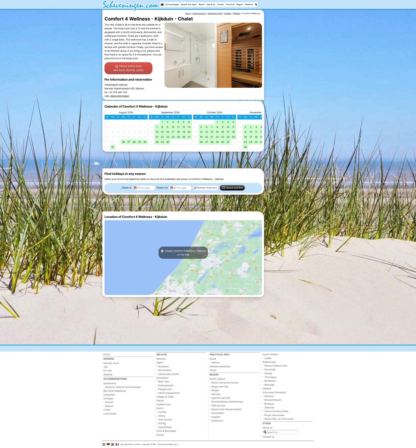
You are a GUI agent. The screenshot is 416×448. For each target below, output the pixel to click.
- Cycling (161, 411)
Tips (105, 366)
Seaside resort (111, 363)
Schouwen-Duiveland (274, 392)
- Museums (162, 366)
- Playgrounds (164, 389)
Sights (159, 362)
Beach (202, 4)
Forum (213, 370)
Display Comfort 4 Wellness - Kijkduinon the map (185, 252)
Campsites (109, 394)
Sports (160, 408)
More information (119, 96)
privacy (137, 444)
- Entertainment (164, 385)
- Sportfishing (164, 427)
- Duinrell (108, 402)
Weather (249, 4)
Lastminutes (110, 413)
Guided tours (163, 404)
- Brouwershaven (272, 399)
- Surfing (161, 423)
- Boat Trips (162, 381)
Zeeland (267, 388)
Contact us (268, 436)
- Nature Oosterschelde (275, 411)
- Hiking (160, 415)
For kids (107, 370)
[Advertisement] (289, 84)
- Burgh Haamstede (273, 415)
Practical (230, 4)
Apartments (109, 383)
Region (239, 4)
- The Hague (269, 377)
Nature (160, 400)
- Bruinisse (268, 403)
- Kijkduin (108, 406)
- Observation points (167, 374)
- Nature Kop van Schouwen (278, 418)
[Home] (162, 4)
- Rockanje (268, 384)
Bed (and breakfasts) (114, 390)
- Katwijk (267, 373)
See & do (211, 4)
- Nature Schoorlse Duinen (224, 382)
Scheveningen (172, 4)
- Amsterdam (217, 413)
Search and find (234, 187)
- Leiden (267, 358)
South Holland (270, 354)
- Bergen (214, 390)
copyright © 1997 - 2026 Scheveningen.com (159, 444)
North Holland (217, 378)
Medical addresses (220, 366)
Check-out (162, 187)
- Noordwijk (269, 369)
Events (220, 4)
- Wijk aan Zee (217, 405)
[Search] (256, 4)
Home (106, 354)
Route (213, 358)
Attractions (162, 377)
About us (268, 427)
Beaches (161, 358)
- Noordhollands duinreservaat (226, 401)
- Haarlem (215, 417)
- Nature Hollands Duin (275, 365)
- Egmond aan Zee (220, 397)
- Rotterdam (269, 380)
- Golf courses (164, 419)
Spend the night (189, 4)
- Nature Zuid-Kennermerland (225, 409)
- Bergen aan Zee (219, 386)
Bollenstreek (269, 362)
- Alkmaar (215, 394)
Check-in (127, 187)
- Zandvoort (216, 420)
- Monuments (163, 370)
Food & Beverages (166, 430)
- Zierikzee (268, 407)
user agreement (126, 444)
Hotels (106, 409)
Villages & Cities (165, 396)
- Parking (215, 362)
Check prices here (128, 68)
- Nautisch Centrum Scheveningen (122, 387)
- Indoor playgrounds (168, 392)
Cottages (108, 398)
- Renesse (268, 396)
